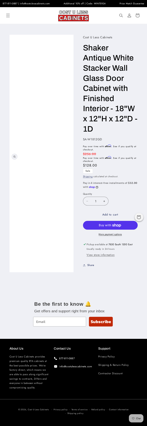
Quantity (87, 194)
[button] (8, 15)
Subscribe (101, 321)
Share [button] (90, 265)
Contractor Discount (110, 373)
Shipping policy (75, 413)
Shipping (88, 176)
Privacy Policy (106, 357)
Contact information (119, 409)
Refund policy (98, 409)
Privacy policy (61, 409)
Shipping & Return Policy (113, 365)
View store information (101, 255)
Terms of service (80, 409)
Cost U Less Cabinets (38, 409)
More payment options (110, 234)
